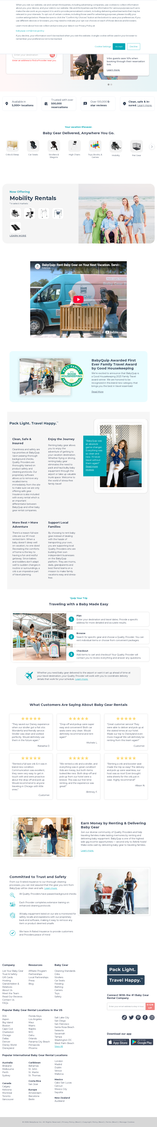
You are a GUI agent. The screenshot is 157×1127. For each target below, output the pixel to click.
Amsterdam (35, 1093)
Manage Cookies (127, 1122)
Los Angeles (35, 1019)
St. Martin (34, 1072)
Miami (32, 1025)
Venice (58, 1070)
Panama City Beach (39, 1041)
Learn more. (113, 70)
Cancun (59, 1086)
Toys (57, 993)
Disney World (9, 1045)
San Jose (33, 1084)
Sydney (6, 1075)
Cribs (57, 974)
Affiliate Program (38, 971)
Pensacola (34, 1045)
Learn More (18, 235)
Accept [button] (119, 46)
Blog (31, 983)
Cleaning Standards (65, 971)
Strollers (59, 977)
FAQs (5, 1003)
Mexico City (61, 1089)
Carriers (59, 990)
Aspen (5, 1019)
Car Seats (60, 980)
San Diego (60, 1020)
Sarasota (59, 1030)
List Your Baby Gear (12, 971)
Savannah (60, 1033)
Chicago (6, 1035)
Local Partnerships (38, 977)
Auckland (59, 1101)
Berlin (32, 1099)
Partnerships (35, 974)
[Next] (152, 146)
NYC (31, 1032)
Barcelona (34, 1096)
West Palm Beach (64, 1043)
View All (59, 1046)
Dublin (58, 1067)
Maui (31, 1022)
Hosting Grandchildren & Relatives (10, 983)
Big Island (7, 1022)
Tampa (58, 1036)
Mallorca (59, 1074)
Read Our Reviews (12, 996)
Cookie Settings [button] (103, 46)
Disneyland (8, 1048)
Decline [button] (134, 46)
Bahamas (34, 1065)
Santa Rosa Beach (64, 1027)
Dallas (5, 1038)
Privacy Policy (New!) (71, 1122)
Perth (5, 1072)
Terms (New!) (112, 1122)
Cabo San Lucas (63, 1082)
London (59, 1061)
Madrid (58, 1064)
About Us (7, 990)
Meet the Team (10, 993)
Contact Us (8, 999)
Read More (97, 391)
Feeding (59, 983)
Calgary (6, 1086)
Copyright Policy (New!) (93, 1122)
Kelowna (6, 1089)
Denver (6, 1041)
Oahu (31, 1035)
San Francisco (62, 1024)
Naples (32, 1028)
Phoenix (33, 1048)
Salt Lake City (62, 1017)
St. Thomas (34, 1075)
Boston (6, 1025)
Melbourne (8, 1069)
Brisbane (7, 1065)
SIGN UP (150, 1006)
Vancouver (8, 1099)
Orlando (33, 1038)
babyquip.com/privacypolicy (30, 31)
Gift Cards (7, 977)
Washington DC (63, 1040)
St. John (33, 1069)
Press (31, 980)
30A (4, 1016)
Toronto (6, 1096)
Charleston (8, 1032)
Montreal (7, 1093)
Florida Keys (35, 1016)
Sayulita (59, 1092)
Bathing (59, 987)
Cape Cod (7, 1028)
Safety (58, 996)
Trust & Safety (9, 974)
